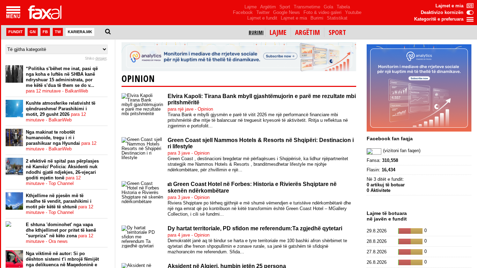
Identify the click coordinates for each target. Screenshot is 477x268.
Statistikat (337, 18)
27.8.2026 (377, 251)
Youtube (353, 12)
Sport (284, 6)
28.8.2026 (377, 241)
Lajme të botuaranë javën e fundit (387, 216)
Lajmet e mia (294, 18)
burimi (256, 32)
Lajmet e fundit (262, 18)
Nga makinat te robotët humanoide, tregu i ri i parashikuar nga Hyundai (61, 140)
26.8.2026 (377, 262)
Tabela (343, 6)
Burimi (316, 18)
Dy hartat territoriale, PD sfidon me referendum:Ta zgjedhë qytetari (255, 228)
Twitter (263, 12)
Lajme (250, 6)
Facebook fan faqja (390, 138)
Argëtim (268, 6)
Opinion (138, 78)
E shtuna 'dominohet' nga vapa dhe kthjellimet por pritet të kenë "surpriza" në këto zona (61, 233)
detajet (101, 58)
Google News (286, 12)
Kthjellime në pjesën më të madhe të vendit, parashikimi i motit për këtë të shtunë (59, 204)
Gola (328, 6)
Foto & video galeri (322, 12)
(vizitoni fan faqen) (401, 150)
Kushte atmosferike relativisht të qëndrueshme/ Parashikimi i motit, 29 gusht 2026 (60, 111)
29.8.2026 (377, 230)
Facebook (243, 12)
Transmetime (307, 6)
